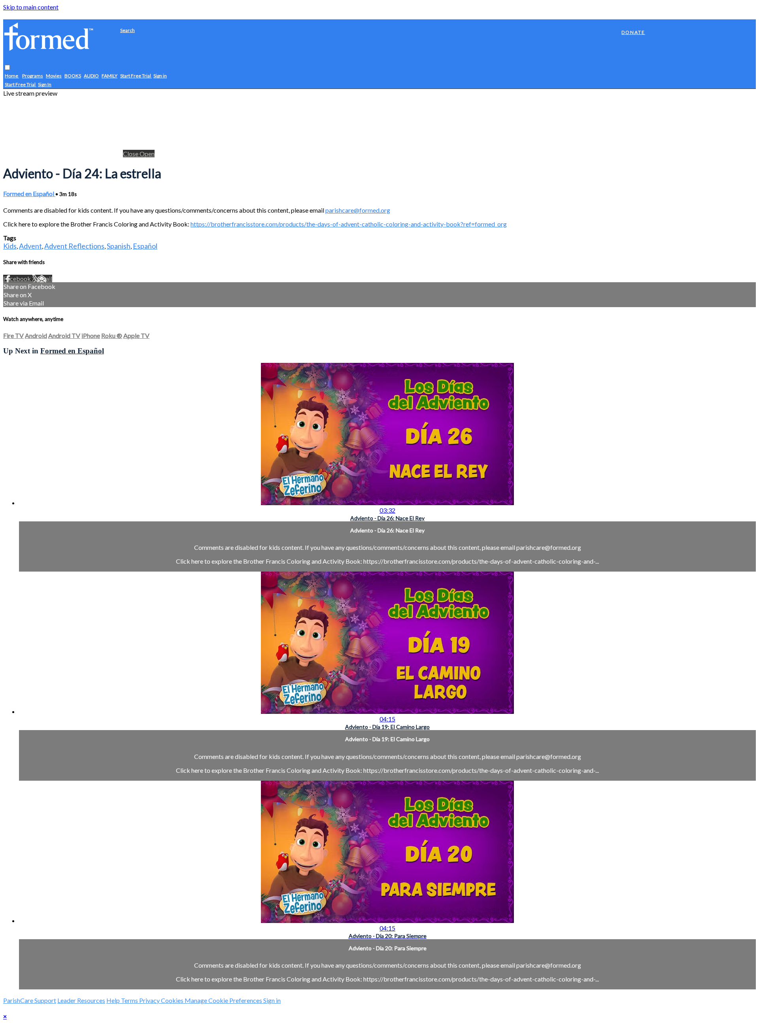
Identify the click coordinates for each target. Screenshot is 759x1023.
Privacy (150, 1000)
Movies (54, 76)
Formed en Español (29, 193)
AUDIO (91, 76)
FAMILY (109, 76)
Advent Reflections (74, 246)
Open (147, 153)
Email (44, 278)
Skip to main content (31, 7)
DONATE (633, 32)
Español (145, 246)
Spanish (118, 246)
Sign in (160, 76)
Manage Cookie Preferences (224, 1000)
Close (131, 153)
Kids (10, 246)
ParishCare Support (29, 1000)
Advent (30, 246)
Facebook (17, 278)
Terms (130, 1000)
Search (127, 30)
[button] (7, 67)
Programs (32, 76)
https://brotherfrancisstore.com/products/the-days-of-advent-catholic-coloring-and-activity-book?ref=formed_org (349, 224)
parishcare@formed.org (357, 210)
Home (12, 76)
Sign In (44, 85)
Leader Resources (81, 1000)
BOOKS (72, 76)
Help (113, 1000)
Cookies (173, 1000)
